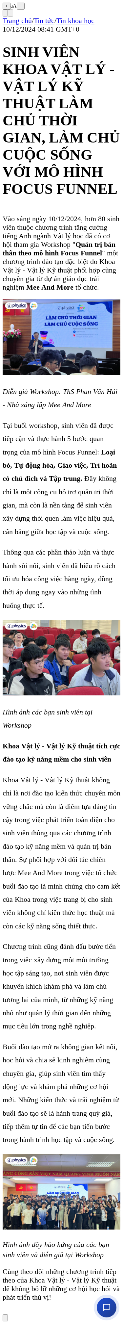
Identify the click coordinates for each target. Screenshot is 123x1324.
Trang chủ (17, 20)
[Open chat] (106, 1307)
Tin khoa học (75, 20)
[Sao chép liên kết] (5, 13)
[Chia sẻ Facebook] (10, 13)
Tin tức (44, 20)
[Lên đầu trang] (5, 1317)
